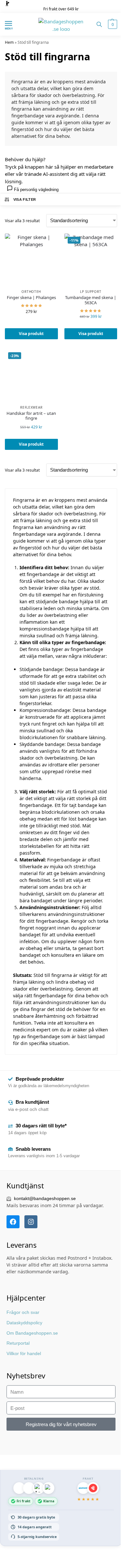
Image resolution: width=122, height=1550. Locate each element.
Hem (9, 42)
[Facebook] (13, 1221)
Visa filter (24, 199)
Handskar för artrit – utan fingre (31, 416)
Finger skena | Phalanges (31, 297)
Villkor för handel (24, 1353)
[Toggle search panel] (99, 24)
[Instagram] (30, 1221)
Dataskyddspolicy (24, 1322)
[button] (111, 24)
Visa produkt (31, 333)
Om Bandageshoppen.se (32, 1333)
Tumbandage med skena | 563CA (90, 300)
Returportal (18, 1343)
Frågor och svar (23, 1312)
